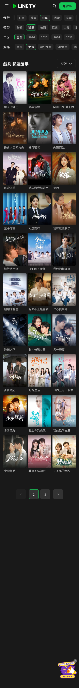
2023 (69, 37)
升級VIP (68, 6)
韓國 (33, 18)
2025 (44, 37)
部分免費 (45, 47)
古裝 (66, 27)
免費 (31, 47)
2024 (56, 37)
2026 (31, 37)
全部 (19, 27)
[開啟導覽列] (6, 6)
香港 (57, 18)
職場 (31, 27)
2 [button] (45, 494)
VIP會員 (62, 47)
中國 (45, 18)
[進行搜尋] (54, 6)
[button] (58, 494)
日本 (22, 18)
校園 (43, 27)
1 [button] (34, 494)
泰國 (69, 18)
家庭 (55, 27)
